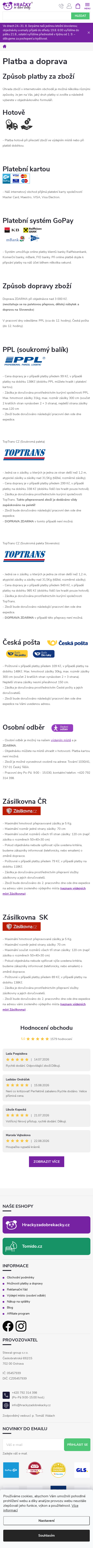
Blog (10, 1307)
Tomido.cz (32, 1246)
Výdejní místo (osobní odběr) (26, 1295)
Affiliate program (18, 1313)
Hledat (80, 16)
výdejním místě (61, 740)
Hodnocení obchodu (46, 1028)
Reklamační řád (17, 1289)
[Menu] (87, 5)
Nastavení (46, 1520)
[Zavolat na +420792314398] (61, 6)
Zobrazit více (47, 1161)
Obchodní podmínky (20, 1277)
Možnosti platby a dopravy (25, 1283)
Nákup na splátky (18, 1301)
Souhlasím (46, 1535)
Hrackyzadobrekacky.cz (46, 1225)
